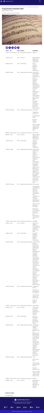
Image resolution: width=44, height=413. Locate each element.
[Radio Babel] (31, 407)
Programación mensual (33, 7)
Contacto (30, 411)
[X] (9, 48)
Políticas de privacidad (16, 411)
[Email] (15, 48)
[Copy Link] (18, 48)
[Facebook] (6, 48)
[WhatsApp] (12, 48)
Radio (16, 7)
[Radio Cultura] (38, 407)
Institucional (26, 411)
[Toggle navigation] (1, 1)
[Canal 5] (6, 407)
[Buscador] (40, 1)
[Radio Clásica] (25, 407)
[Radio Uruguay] (19, 407)
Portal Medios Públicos (8, 7)
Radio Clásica (22, 7)
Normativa (22, 411)
